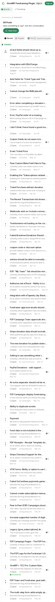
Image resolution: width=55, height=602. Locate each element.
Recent (10, 38)
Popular (21, 38)
